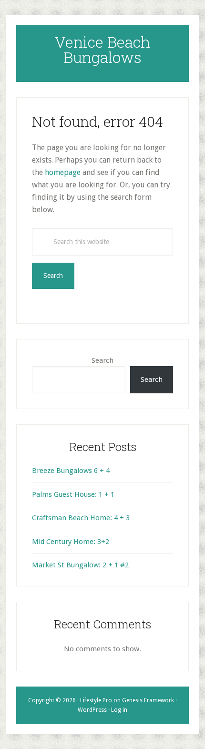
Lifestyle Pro (96, 700)
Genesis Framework (148, 700)
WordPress (92, 710)
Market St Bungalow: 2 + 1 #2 (80, 565)
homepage (63, 172)
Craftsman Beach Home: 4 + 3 (81, 517)
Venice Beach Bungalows (102, 49)
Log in (119, 710)
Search (102, 360)
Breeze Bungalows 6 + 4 (71, 470)
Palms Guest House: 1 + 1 (73, 494)
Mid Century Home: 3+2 (70, 541)
